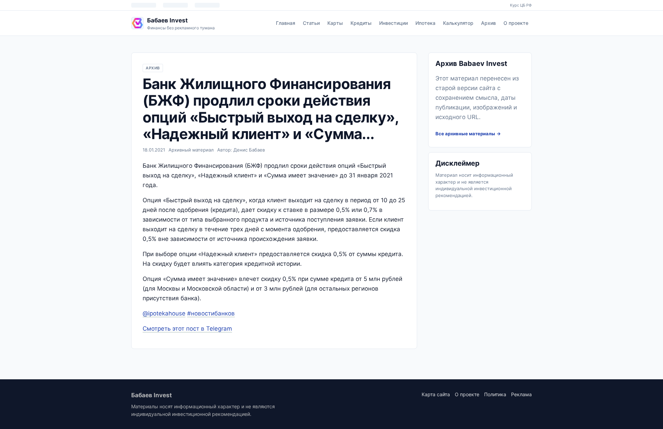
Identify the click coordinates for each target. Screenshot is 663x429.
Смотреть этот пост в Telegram (187, 328)
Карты (335, 23)
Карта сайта (436, 394)
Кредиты (361, 23)
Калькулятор (458, 23)
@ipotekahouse (164, 313)
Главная (285, 23)
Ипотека (425, 23)
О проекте (515, 23)
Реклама (521, 394)
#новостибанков (211, 313)
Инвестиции (393, 23)
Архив (488, 23)
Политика (495, 394)
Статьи (311, 23)
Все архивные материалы (465, 133)
